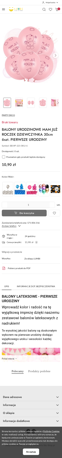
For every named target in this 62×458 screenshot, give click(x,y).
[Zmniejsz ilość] (4, 205)
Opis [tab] (6, 286)
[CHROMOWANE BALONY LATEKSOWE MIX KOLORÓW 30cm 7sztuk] (44, 189)
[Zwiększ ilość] (52, 205)
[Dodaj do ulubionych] (54, 213)
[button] (55, 55)
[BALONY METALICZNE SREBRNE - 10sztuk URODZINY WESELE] (8, 189)
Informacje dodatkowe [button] (16, 421)
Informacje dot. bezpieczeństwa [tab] (36, 286)
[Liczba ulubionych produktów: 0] (50, 9)
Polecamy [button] (18, 371)
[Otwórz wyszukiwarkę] (44, 9)
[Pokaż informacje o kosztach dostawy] (36, 242)
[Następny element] (56, 189)
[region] (31, 189)
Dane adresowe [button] (12, 397)
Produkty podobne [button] (39, 371)
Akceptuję (31, 451)
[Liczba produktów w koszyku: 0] (56, 9)
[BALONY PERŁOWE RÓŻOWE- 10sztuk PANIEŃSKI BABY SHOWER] (32, 189)
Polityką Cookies (51, 431)
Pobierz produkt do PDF (19, 268)
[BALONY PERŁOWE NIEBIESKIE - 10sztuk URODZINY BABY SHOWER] (20, 189)
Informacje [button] (9, 405)
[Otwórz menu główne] (3, 9)
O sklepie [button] (8, 413)
